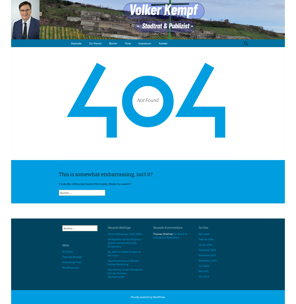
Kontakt (163, 43)
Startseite (76, 43)
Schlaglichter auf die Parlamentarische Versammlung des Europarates (125, 243)
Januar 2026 (205, 244)
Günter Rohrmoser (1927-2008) (125, 234)
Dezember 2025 (207, 250)
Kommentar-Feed (71, 262)
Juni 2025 (204, 265)
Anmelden (67, 251)
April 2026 (204, 234)
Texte (128, 43)
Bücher (113, 43)
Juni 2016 (204, 276)
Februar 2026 (206, 239)
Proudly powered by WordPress (148, 297)
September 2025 (208, 260)
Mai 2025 (204, 271)
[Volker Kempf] (148, 19)
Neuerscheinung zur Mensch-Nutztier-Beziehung (124, 262)
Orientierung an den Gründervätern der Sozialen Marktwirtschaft (125, 273)
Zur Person (95, 43)
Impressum (144, 43)
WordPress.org (70, 267)
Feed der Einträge (72, 257)
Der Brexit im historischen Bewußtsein (170, 235)
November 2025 (207, 255)
